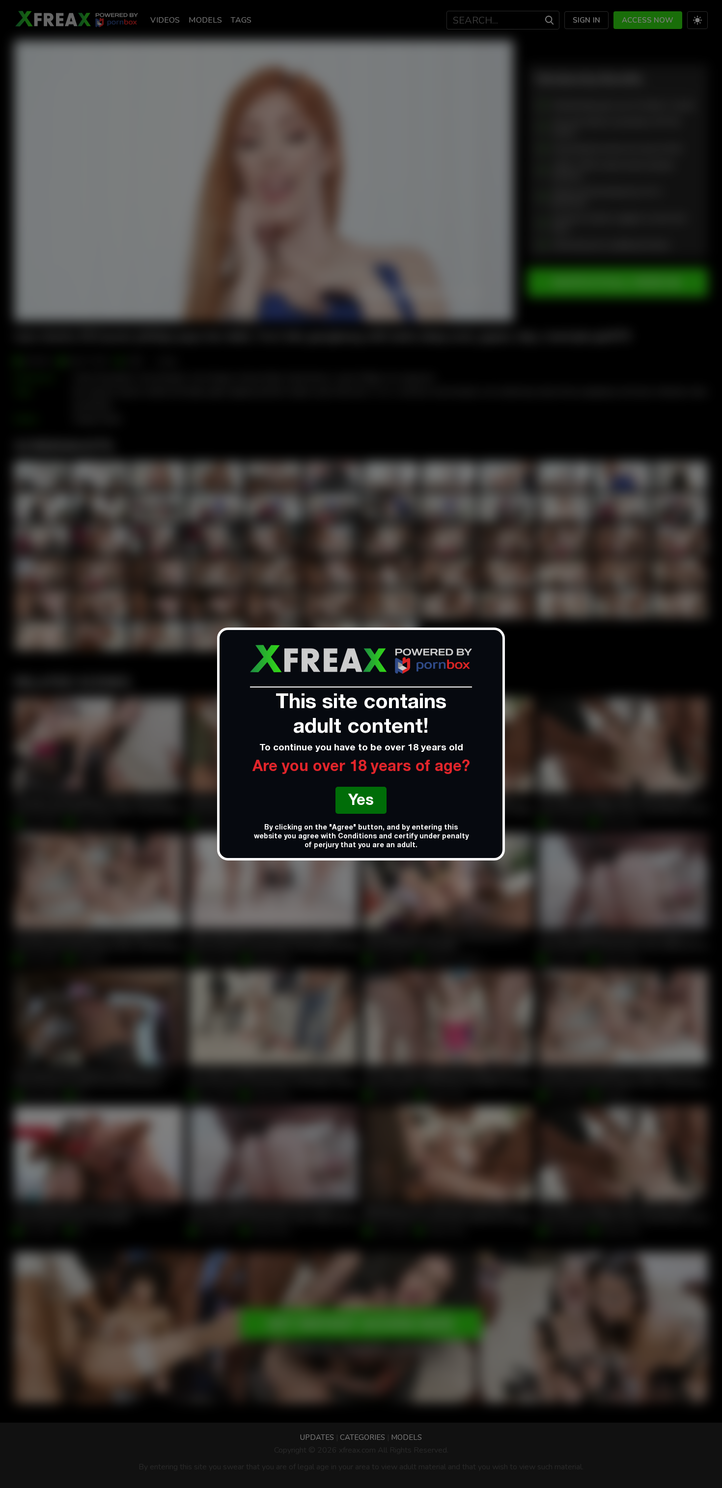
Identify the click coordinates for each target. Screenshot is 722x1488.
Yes (361, 801)
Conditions (357, 836)
